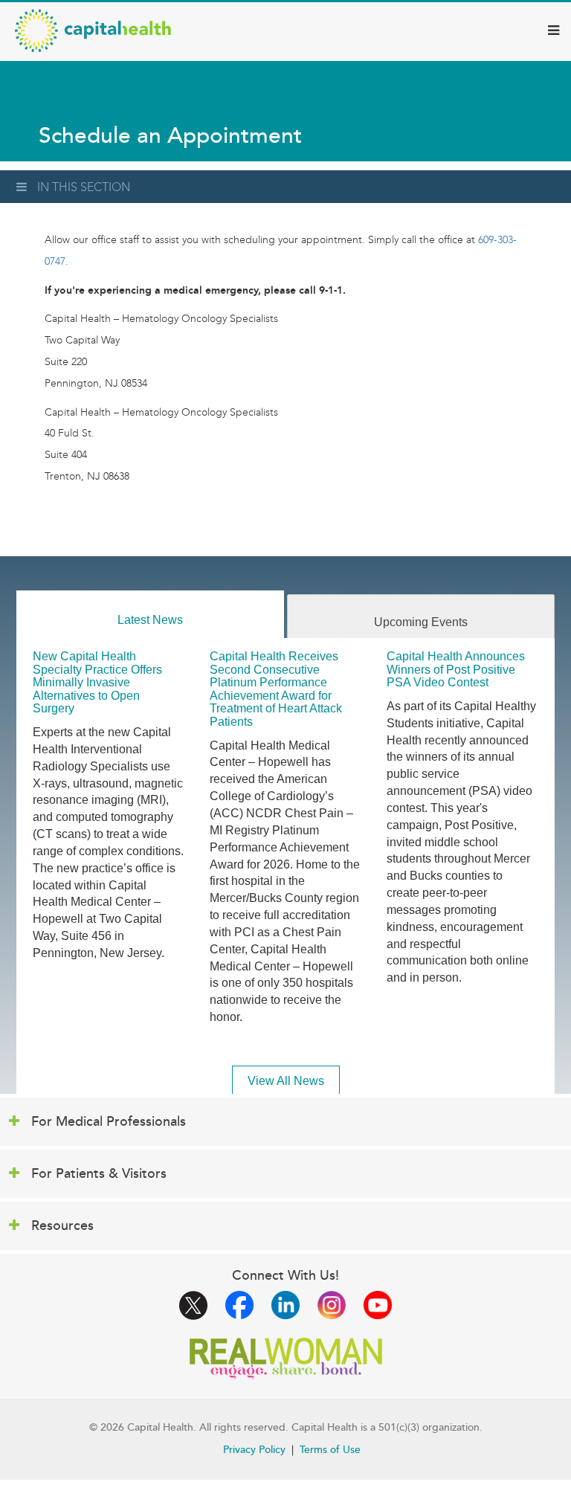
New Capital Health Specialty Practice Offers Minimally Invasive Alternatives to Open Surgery (97, 682)
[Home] (93, 30)
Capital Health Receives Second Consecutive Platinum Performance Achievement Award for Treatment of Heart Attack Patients (276, 689)
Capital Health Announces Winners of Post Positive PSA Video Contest (456, 669)
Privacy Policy (254, 1449)
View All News (286, 1081)
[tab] (150, 614)
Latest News (150, 619)
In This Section (83, 187)
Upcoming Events (421, 622)
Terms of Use (330, 1449)
